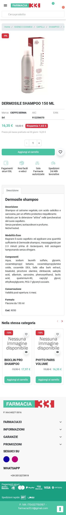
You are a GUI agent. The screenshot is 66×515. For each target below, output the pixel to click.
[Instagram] (15, 459)
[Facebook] (6, 459)
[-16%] (49, 343)
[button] (5, 5)
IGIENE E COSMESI (23, 27)
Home (7, 27)
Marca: (5, 112)
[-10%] (17, 343)
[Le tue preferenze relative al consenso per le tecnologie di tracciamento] (60, 509)
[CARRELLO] (61, 5)
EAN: (55, 112)
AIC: (34, 112)
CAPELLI (41, 27)
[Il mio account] (57, 6)
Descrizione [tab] (12, 190)
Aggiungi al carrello (28, 152)
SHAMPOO (54, 27)
